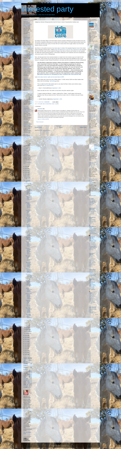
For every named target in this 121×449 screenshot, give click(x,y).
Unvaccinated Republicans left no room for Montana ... (29, 198)
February (28, 331)
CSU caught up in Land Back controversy (29, 316)
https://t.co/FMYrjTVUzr (48, 85)
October (28, 183)
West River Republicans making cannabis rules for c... (29, 310)
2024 (26, 170)
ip (23, 387)
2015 (26, 345)
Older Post (83, 127)
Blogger (67, 445)
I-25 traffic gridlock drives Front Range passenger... (29, 233)
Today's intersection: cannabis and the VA (29, 290)
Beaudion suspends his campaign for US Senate (93, 180)
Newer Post (38, 127)
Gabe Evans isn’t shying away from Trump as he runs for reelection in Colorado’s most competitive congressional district (92, 298)
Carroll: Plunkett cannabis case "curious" (92, 131)
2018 (26, 339)
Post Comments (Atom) (45, 130)
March (27, 329)
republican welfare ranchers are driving (27, 67)
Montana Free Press (92, 218)
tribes (53, 103)
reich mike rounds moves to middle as (27, 25)
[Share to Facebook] (56, 102)
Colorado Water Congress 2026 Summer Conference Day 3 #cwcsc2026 (92, 273)
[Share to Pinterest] (57, 102)
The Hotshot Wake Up (92, 237)
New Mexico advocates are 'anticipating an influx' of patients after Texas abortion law (59, 74)
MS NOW (91, 198)
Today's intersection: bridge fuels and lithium (29, 270)
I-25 (39, 103)
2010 (26, 354)
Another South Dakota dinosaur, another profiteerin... (29, 296)
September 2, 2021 (56, 88)
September (28, 185)
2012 (26, 350)
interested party (47, 9)
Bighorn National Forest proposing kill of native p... (29, 283)
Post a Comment (39, 121)
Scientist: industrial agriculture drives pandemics (28, 227)
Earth (25, 358)
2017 (26, 341)
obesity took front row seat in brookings (27, 138)
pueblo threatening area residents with (27, 82)
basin (28, 387)
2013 (26, 348)
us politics (57, 103)
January (28, 333)
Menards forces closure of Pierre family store (93, 67)
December (28, 177)
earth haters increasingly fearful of (27, 54)
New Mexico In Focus (92, 227)
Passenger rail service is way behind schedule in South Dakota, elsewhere (93, 116)
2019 (26, 337)
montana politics (27, 380)
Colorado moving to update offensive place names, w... (29, 251)
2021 (26, 176)
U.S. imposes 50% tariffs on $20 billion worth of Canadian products (92, 202)
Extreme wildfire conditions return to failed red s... (28, 205)
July (27, 322)
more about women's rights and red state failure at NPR (51, 77)
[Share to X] (55, 102)
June (27, 323)
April (27, 327)
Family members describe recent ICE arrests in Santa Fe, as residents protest (92, 231)
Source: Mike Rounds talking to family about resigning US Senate (93, 82)
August (27, 320)
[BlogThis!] (54, 102)
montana (25, 385)
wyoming (29, 381)
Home (61, 127)
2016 (26, 343)
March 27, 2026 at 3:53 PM (43, 119)
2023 (26, 172)
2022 (26, 174)
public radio (42, 103)
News (90, 292)
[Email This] (53, 102)
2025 (26, 168)
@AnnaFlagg (53, 81)
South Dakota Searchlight (92, 209)
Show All (96, 314)
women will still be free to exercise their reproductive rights (68, 49)
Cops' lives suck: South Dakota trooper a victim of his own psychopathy (92, 165)
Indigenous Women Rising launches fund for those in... (28, 303)
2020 (26, 335)
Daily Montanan (92, 307)
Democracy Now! (91, 279)
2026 (26, 166)
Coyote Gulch (92, 269)
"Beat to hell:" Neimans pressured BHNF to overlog (28, 264)
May (27, 325)
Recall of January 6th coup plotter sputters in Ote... (29, 220)
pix (27, 384)
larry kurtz (40, 108)
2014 (26, 346)
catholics (30, 383)
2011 (26, 352)
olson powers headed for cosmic (26, 40)
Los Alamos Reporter (92, 254)
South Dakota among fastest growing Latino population (28, 213)
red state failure (48, 103)
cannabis (25, 378)
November (28, 180)
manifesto (29, 374)
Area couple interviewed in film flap (28, 238)
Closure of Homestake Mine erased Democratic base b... (29, 276)
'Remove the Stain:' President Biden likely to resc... (28, 244)
